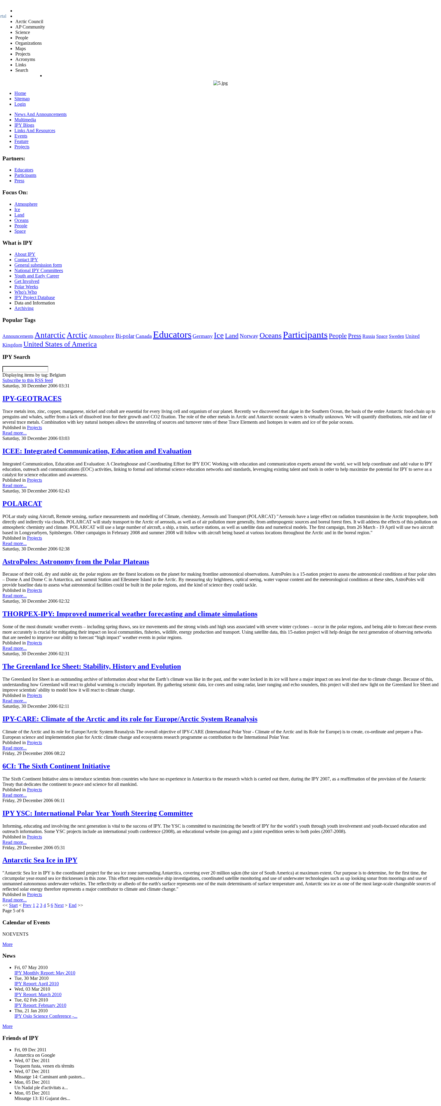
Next (59, 905)
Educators (172, 334)
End (72, 905)
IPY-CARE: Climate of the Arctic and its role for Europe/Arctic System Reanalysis (129, 719)
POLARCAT (22, 504)
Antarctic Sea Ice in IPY (39, 860)
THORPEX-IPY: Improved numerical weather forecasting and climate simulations (129, 614)
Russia (368, 336)
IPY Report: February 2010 (40, 1005)
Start (13, 905)
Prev (27, 905)
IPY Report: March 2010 (38, 994)
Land (231, 335)
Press (354, 335)
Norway (249, 336)
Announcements (17, 336)
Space (382, 336)
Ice (219, 335)
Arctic (77, 335)
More (7, 944)
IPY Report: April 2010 (36, 983)
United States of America (60, 344)
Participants (305, 335)
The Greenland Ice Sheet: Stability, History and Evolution (91, 666)
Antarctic (49, 335)
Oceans (271, 335)
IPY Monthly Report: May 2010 (44, 972)
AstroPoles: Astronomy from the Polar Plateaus (75, 561)
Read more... (14, 432)
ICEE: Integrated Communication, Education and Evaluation (96, 451)
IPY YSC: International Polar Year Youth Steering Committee (97, 813)
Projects (34, 427)
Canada (144, 336)
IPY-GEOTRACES (32, 398)
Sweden (396, 336)
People (338, 335)
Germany (203, 336)
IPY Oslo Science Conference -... (45, 1016)
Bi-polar (125, 336)
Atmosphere (101, 336)
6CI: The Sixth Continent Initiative (56, 766)
